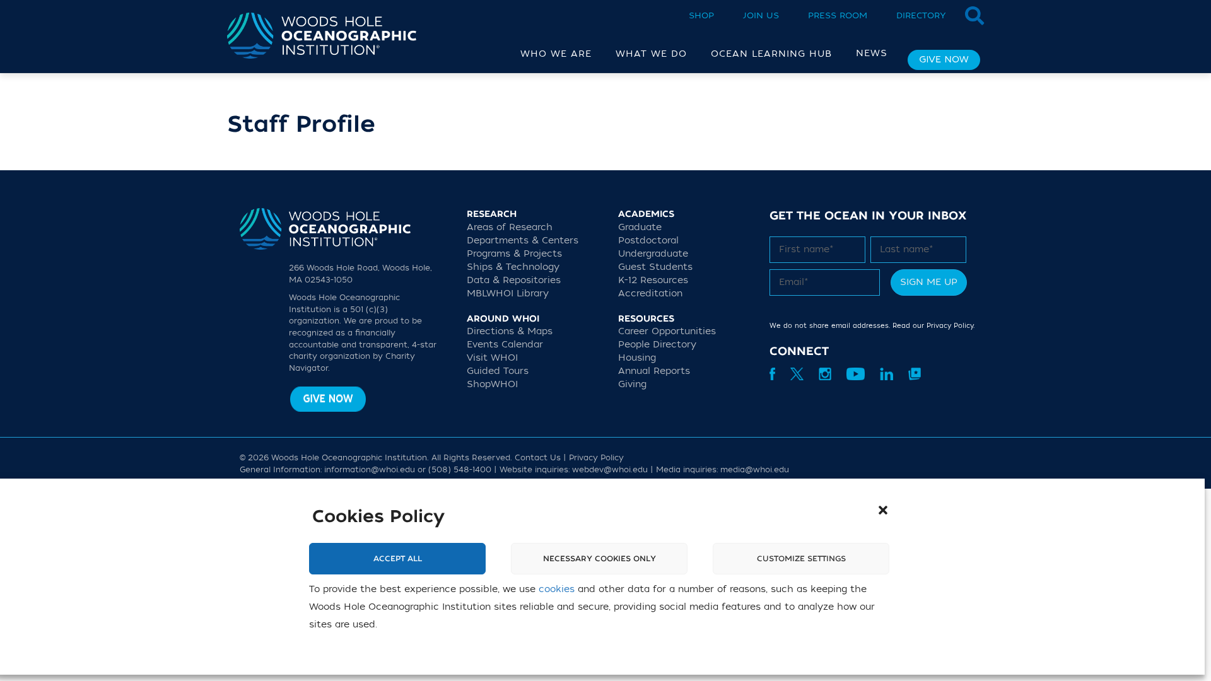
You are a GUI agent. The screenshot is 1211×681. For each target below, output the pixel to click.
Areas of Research (510, 227)
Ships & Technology (513, 267)
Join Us (761, 15)
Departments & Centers (522, 241)
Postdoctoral (648, 241)
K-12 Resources (653, 280)
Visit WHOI (492, 358)
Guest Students (655, 267)
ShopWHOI (492, 384)
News (871, 53)
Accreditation (650, 294)
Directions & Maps (510, 331)
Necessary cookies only (599, 559)
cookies (557, 589)
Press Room (837, 15)
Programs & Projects (514, 254)
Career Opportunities (667, 331)
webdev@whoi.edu (610, 470)
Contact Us (538, 458)
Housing (637, 358)
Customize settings (801, 559)
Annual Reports (654, 371)
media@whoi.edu (754, 470)
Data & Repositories (514, 280)
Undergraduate (653, 254)
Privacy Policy (950, 326)
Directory (921, 15)
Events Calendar (505, 345)
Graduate (640, 227)
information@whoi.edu (369, 470)
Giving (632, 384)
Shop (701, 15)
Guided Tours (498, 371)
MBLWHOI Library (508, 294)
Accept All (397, 559)
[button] (883, 510)
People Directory (657, 345)
